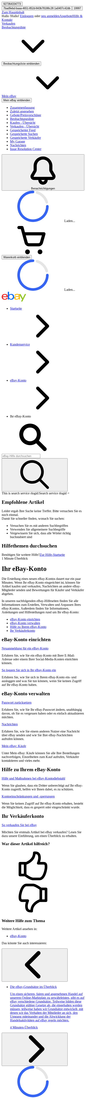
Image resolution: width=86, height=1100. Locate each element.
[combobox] (21, 456)
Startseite (16, 308)
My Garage (17, 141)
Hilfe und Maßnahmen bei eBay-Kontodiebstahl (33, 778)
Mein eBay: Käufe (14, 746)
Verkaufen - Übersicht (24, 126)
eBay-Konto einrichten (25, 619)
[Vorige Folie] (35, 965)
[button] (43, 866)
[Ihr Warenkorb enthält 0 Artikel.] (33, 253)
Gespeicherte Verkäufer (25, 137)
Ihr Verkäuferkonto (22, 630)
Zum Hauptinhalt (13, 12)
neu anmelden (50, 16)
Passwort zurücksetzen (17, 702)
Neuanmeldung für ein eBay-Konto (25, 648)
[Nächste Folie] (35, 1049)
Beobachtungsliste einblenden (21, 63)
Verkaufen (8, 23)
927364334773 (12, 3)
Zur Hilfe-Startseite (52, 554)
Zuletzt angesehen (22, 111)
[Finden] (35, 474)
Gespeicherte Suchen (24, 134)
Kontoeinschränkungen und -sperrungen (28, 796)
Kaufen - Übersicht (22, 122)
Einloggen (27, 16)
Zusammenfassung (22, 107)
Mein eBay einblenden (16, 100)
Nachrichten (18, 145)
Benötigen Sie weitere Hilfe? (21, 554)
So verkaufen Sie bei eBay (19, 825)
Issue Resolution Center (25, 149)
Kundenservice (20, 344)
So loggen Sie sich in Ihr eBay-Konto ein (29, 670)
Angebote (65, 16)
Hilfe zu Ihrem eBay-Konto (28, 627)
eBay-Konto (18, 380)
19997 (77, 8)
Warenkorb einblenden (16, 257)
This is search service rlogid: (20, 493)
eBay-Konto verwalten (25, 623)
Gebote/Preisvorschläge (25, 115)
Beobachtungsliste (22, 119)
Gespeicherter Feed (22, 130)
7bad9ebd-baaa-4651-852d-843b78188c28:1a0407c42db (36, 8)
